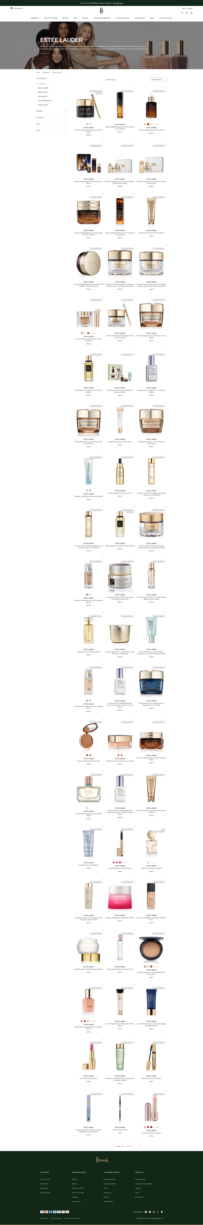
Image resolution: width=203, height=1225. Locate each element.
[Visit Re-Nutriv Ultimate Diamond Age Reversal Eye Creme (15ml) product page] (120, 296)
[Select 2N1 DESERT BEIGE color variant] (82, 333)
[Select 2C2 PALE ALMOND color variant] (87, 595)
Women (65, 18)
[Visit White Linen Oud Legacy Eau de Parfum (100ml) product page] (88, 351)
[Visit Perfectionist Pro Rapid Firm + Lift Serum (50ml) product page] (151, 351)
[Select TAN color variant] (145, 966)
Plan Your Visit (45, 1179)
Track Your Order (78, 1188)
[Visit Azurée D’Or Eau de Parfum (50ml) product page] (88, 612)
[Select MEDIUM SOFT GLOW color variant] (122, 755)
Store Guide (44, 1183)
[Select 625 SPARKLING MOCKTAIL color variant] (117, 862)
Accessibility (44, 1218)
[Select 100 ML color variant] (155, 862)
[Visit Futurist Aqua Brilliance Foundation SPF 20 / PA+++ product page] (151, 878)
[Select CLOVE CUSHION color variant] (151, 1127)
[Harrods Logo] (101, 1159)
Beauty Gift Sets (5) (44, 100)
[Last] (140, 1146)
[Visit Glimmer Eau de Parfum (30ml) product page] (151, 826)
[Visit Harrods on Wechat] (162, 1212)
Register (189, 8)
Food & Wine (140, 18)
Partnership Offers (110, 1183)
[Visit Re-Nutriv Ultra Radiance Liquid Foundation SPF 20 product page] (88, 558)
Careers (138, 1188)
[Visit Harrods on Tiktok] (154, 1212)
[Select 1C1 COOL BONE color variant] (90, 595)
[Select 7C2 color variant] (85, 1021)
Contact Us (107, 1192)
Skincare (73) (42, 92)
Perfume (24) (42, 96)
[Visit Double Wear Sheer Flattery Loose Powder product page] (120, 718)
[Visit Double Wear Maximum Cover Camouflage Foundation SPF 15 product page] (151, 984)
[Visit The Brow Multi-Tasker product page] (120, 1090)
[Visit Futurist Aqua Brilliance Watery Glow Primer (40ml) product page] (120, 984)
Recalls (106, 1197)
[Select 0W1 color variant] (88, 1021)
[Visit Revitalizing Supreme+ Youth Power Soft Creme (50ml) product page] (88, 402)
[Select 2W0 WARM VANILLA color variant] (87, 701)
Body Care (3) (42, 105)
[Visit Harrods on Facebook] (146, 1212)
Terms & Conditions (56, 1218)
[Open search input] (182, 13)
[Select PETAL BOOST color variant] (145, 1127)
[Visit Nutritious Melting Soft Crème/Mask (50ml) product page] (120, 878)
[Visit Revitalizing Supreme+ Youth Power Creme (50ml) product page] (151, 296)
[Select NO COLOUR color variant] (87, 124)
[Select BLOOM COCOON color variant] (148, 1127)
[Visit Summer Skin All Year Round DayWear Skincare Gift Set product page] (120, 351)
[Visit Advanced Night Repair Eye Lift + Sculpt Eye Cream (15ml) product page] (120, 193)
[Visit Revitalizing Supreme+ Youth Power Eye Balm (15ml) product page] (151, 402)
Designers (35, 18)
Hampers (75, 1197)
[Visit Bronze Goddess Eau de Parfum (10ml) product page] (120, 930)
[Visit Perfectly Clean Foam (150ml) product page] (88, 826)
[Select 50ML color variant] (90, 124)
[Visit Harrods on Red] (158, 1212)
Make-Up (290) (43, 88)
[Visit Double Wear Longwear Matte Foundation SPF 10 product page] (88, 984)
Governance (139, 1197)
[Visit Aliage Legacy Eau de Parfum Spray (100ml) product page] (120, 506)
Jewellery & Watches (102, 18)
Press (137, 1192)
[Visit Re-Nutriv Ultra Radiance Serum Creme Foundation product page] (88, 296)
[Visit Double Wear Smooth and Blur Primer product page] (120, 402)
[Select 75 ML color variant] (148, 124)
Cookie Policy (108, 1201)
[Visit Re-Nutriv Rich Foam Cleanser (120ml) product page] (151, 193)
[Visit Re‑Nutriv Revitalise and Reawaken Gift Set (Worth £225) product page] (151, 142)
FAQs (105, 1188)
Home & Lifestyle (123, 18)
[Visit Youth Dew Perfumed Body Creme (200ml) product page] (88, 930)
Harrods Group (140, 1179)
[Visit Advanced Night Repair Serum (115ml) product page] (151, 87)
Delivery (74, 1179)
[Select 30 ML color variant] (151, 124)
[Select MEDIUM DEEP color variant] (87, 755)
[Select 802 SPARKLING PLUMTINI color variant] (114, 862)
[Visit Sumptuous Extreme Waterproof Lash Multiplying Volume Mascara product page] (88, 1090)
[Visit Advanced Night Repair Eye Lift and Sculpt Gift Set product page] (88, 142)
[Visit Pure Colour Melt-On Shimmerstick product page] (120, 826)
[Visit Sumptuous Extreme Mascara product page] (151, 1039)
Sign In (184, 8)
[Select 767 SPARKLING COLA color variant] (120, 862)
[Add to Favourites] (102, 87)
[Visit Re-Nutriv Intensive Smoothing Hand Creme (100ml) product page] (151, 771)
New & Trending (50, 18)
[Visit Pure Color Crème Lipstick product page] (88, 1039)
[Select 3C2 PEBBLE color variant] (82, 1021)
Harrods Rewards (109, 1179)
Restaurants (44, 1188)
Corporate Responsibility (143, 1183)
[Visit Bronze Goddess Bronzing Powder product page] (88, 718)
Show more (46, 53)
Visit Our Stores (165, 18)
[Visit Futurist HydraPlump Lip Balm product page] (151, 1090)
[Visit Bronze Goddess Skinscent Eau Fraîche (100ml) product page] (88, 771)
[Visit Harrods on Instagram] (150, 1212)
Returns (74, 1183)
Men (75, 18)
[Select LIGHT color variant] (90, 755)
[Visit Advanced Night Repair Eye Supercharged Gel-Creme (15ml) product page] (88, 193)
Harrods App (76, 1201)
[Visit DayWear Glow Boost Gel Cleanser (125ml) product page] (88, 454)
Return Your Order (78, 1192)
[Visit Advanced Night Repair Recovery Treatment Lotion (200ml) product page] (120, 87)
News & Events (45, 1192)
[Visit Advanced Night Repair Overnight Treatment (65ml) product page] (151, 718)
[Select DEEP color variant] (151, 966)
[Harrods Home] (101, 11)
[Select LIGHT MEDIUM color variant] (118, 755)
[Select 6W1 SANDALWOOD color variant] (88, 333)
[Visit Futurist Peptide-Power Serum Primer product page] (120, 454)
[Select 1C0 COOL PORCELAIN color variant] (90, 701)
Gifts (152, 18)
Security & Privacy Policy (73, 1218)
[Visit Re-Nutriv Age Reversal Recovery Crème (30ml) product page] (88, 87)
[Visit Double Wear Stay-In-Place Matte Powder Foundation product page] (151, 930)
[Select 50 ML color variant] (90, 490)
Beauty (85, 18)
